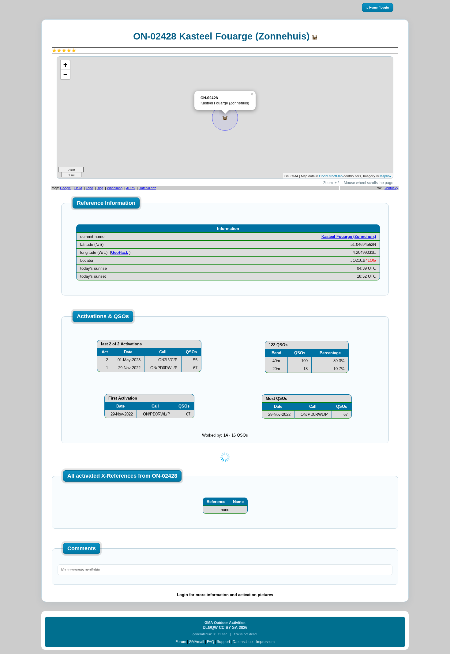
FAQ (210, 642)
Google (65, 188)
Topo (89, 188)
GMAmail (196, 642)
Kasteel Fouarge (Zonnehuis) (348, 236)
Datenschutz (243, 642)
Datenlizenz (147, 188)
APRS (130, 188)
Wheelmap (114, 188)
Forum (180, 642)
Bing (100, 188)
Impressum (265, 642)
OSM (78, 188)
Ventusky (391, 188)
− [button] (65, 74)
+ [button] (65, 65)
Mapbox (386, 175)
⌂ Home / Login (377, 7)
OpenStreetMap (331, 175)
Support (223, 642)
